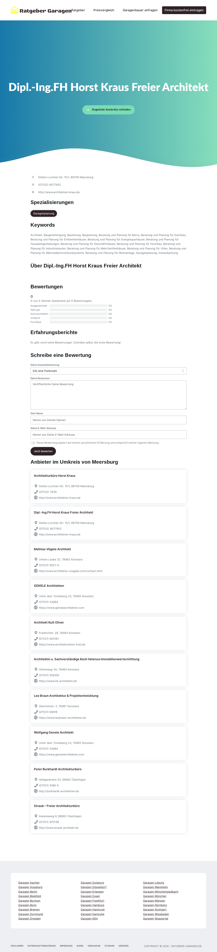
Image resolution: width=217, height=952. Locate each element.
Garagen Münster (154, 900)
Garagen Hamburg (92, 905)
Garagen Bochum (29, 900)
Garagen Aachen (29, 882)
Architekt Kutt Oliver (49, 622)
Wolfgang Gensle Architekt (54, 732)
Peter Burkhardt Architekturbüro (58, 769)
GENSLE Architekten (49, 585)
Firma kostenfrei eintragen (184, 10)
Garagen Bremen (29, 909)
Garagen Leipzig (153, 882)
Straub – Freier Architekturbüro (57, 806)
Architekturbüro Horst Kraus (54, 475)
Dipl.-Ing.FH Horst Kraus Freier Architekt (63, 512)
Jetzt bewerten (43, 451)
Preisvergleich (103, 10)
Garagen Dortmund (30, 914)
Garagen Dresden (29, 918)
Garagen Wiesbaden (156, 914)
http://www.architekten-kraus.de (59, 192)
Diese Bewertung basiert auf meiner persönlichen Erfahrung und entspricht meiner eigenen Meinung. (98, 442)
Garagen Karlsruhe (92, 914)
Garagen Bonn (27, 905)
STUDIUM (109, 946)
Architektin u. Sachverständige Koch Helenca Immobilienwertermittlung (86, 659)
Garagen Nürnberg (155, 905)
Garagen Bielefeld (29, 896)
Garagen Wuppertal (155, 918)
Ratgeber (78, 10)
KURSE (80, 946)
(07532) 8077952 (49, 184)
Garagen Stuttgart (154, 909)
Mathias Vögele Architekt (52, 549)
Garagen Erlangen (92, 891)
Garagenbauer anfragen (140, 10)
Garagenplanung (43, 213)
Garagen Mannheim (155, 887)
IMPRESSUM (66, 946)
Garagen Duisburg (92, 882)
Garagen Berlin (27, 891)
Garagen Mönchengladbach (160, 891)
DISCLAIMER (17, 946)
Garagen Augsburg (30, 887)
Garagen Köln (89, 918)
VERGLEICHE (94, 946)
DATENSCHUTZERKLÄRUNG (42, 946)
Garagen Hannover (93, 909)
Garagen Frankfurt (92, 900)
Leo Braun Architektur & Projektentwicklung (66, 695)
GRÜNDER (124, 946)
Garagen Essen (90, 896)
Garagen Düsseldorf (93, 887)
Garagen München (154, 896)
